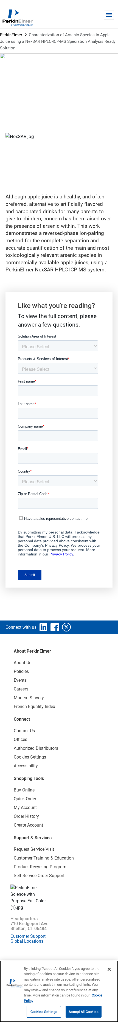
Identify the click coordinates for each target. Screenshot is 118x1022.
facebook (54, 627)
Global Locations (26, 941)
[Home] (18, 18)
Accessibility (26, 765)
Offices (20, 739)
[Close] (109, 969)
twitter (66, 627)
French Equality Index (34, 706)
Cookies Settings (43, 1012)
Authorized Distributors (36, 748)
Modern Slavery (29, 697)
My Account (25, 807)
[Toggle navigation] (109, 15)
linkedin (43, 627)
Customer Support (28, 936)
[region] (59, 991)
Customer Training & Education (44, 858)
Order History (26, 816)
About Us (22, 662)
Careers (21, 689)
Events (20, 680)
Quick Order (25, 798)
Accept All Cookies (83, 1012)
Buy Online (24, 790)
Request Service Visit (34, 849)
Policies (21, 671)
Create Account (28, 825)
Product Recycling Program (40, 866)
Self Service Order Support (39, 875)
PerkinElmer (11, 34)
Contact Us (24, 730)
